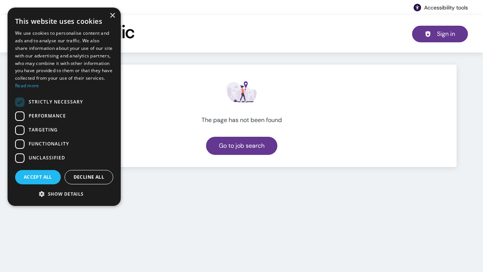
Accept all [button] (38, 177)
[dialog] (64, 107)
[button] (64, 193)
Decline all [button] (89, 177)
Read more (27, 85)
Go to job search (242, 146)
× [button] (112, 16)
